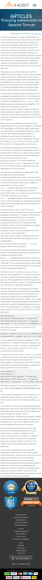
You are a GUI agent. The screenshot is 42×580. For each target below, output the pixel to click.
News (21, 543)
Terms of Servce (21, 534)
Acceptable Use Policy (21, 531)
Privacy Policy (21, 536)
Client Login (21, 548)
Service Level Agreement (21, 539)
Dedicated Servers (21, 525)
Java (40, 34)
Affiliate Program (21, 550)
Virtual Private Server (21, 522)
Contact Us (21, 553)
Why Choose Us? (21, 515)
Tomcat (34, 34)
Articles (21, 529)
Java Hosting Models (21, 517)
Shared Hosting (21, 520)
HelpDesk (21, 545)
